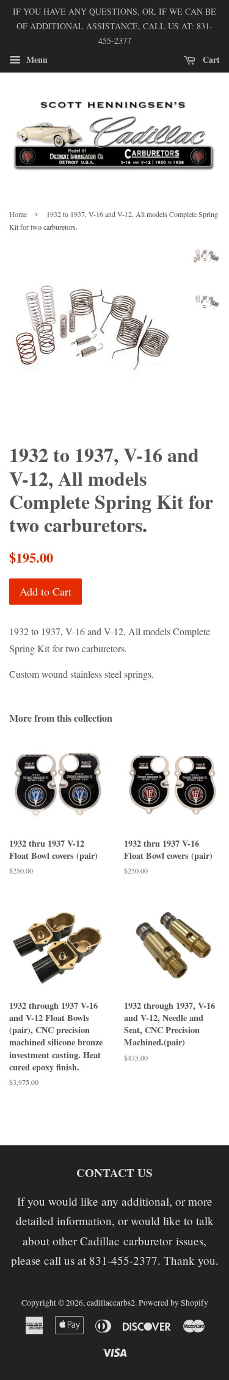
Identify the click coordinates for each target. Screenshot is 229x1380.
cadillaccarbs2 (111, 1302)
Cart (210, 59)
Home (18, 214)
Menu (36, 59)
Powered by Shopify (173, 1302)
